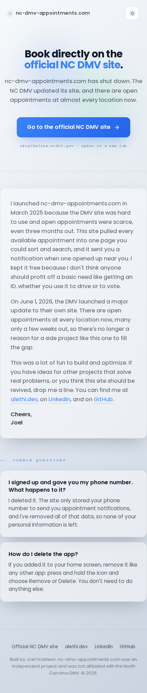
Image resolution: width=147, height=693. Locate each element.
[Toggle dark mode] (132, 13)
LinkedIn (59, 399)
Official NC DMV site (35, 646)
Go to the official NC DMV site (68, 127)
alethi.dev (24, 399)
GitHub (103, 399)
